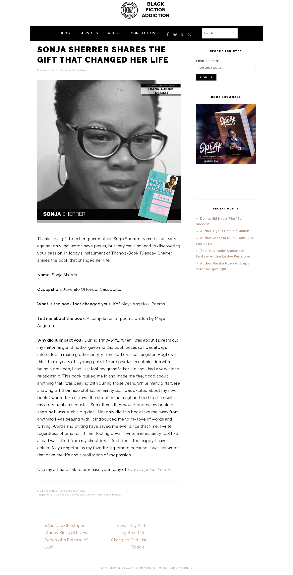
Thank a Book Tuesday (108, 494)
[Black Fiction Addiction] (146, 20)
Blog (82, 491)
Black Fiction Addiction (65, 491)
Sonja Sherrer (87, 494)
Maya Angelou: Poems (65, 494)
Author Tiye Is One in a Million (224, 231)
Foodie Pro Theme (180, 568)
